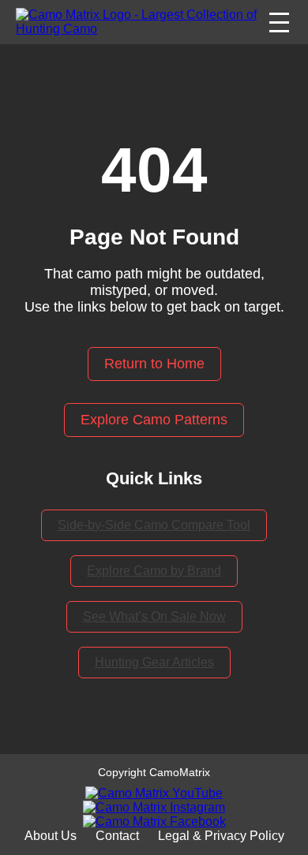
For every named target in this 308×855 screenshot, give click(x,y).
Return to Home (154, 363)
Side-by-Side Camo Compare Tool (154, 525)
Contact (117, 835)
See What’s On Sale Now (154, 616)
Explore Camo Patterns (154, 420)
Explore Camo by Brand (154, 570)
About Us (50, 835)
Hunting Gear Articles (154, 662)
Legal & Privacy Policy (221, 835)
